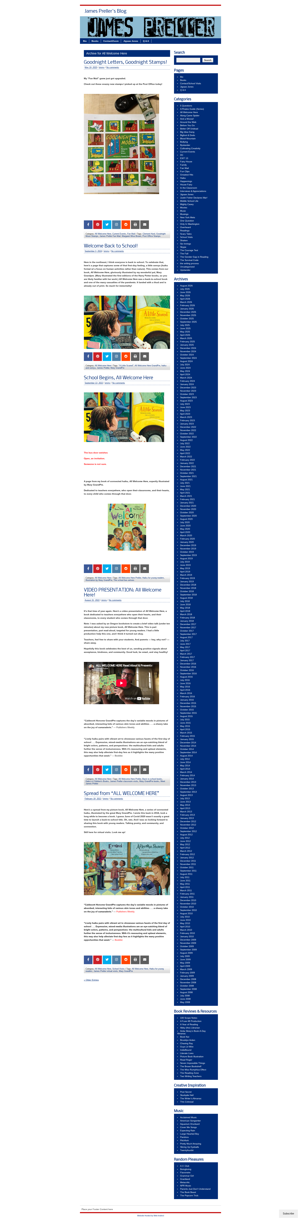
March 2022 (186, 456)
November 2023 (188, 391)
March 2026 (186, 302)
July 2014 (185, 759)
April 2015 (185, 729)
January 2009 (187, 976)
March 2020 (186, 535)
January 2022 (187, 463)
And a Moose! (187, 119)
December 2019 (188, 545)
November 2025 (188, 315)
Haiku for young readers (153, 578)
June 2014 (185, 762)
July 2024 (185, 364)
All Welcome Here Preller (130, 578)
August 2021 (186, 479)
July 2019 (185, 561)
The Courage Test (189, 250)
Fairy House (186, 161)
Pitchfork (184, 1140)
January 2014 (187, 778)
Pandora (184, 1137)
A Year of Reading (189, 1024)
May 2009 (185, 962)
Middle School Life (189, 201)
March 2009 (186, 969)
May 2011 (185, 884)
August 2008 (186, 992)
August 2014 (186, 755)
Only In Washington (189, 224)
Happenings (186, 181)
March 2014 (186, 772)
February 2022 (187, 460)
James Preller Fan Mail (110, 236)
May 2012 (185, 844)
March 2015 (186, 732)
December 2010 (188, 900)
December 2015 (188, 703)
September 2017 (188, 634)
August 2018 (186, 598)
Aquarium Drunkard (190, 1124)
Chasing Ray (186, 1043)
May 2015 (185, 726)
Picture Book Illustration (191, 1056)
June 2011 (185, 880)
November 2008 (188, 982)
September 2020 (188, 515)
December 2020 (188, 506)
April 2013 (185, 808)
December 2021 (188, 466)
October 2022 (187, 433)
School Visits (118, 969)
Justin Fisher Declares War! (193, 197)
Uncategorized (187, 266)
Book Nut (184, 1037)
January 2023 (187, 423)
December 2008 (188, 979)
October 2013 (187, 788)
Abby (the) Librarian (190, 1027)
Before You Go (187, 125)
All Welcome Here (103, 234)
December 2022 (188, 427)
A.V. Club (184, 1166)
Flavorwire (185, 1172)
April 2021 (185, 492)
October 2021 (187, 473)
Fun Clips (185, 171)
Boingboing (185, 1169)
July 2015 (185, 719)
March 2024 (186, 377)
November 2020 (188, 509)
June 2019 (185, 565)
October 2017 (187, 631)
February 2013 (187, 815)
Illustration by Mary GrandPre (99, 580)
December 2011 (188, 861)
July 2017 (185, 640)
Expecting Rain (187, 1130)
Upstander (185, 270)
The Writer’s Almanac (190, 1098)
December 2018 (188, 585)
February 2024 (187, 381)
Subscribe (288, 1213)
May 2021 (185, 489)
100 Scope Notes (188, 1018)
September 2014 (188, 752)
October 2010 (187, 907)
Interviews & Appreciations (193, 191)
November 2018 (188, 588)
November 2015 (188, 706)
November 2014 (188, 746)
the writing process (189, 263)
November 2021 (188, 469)
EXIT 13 (184, 158)
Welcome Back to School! (111, 246)
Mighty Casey (187, 204)
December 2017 (188, 624)
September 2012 (188, 831)
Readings (185, 230)
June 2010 (185, 920)
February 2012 (187, 854)
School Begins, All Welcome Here (118, 377)
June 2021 (185, 486)
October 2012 (187, 828)
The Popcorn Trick (189, 1195)
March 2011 (186, 890)
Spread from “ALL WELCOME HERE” (121, 793)
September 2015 (188, 713)
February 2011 (187, 893)
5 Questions (186, 105)
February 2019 (187, 578)
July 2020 (185, 522)
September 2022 (188, 437)
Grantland (185, 1179)
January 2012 (187, 857)
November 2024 (188, 351)
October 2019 (187, 552)
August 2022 (186, 440)
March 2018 (186, 614)
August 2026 (186, 285)
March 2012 (186, 851)
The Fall (184, 253)
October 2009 (187, 946)
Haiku (183, 178)
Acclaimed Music (188, 1117)
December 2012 (188, 821)
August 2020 (186, 519)
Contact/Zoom (111, 41)
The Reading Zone (189, 1073)
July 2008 (185, 995)
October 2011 (187, 867)
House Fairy (186, 184)
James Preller (103, 368)
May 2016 (185, 686)
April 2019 (185, 571)
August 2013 (186, 795)
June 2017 (185, 644)
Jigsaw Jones (196, 12)
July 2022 (185, 443)
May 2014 (185, 765)
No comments (112, 67)
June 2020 (185, 525)
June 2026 (185, 292)
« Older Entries (91, 980)
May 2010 (185, 923)
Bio (142, 12)
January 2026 (187, 308)
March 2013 (186, 811)
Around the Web (188, 122)
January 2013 (187, 818)
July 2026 (185, 289)
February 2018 (187, 617)
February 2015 (187, 736)
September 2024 (188, 358)
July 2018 (185, 601)
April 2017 (185, 650)
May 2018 (185, 608)
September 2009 (188, 949)
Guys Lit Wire (186, 1046)
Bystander (185, 145)
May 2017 (185, 647)
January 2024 (187, 384)
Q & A (212, 12)
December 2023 (188, 387)
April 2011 (185, 887)
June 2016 (185, 683)
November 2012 (188, 824)
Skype (183, 247)
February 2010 (187, 933)
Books (152, 12)
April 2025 (185, 335)
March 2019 (186, 575)
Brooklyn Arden (187, 1040)
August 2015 (186, 716)
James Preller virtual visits (106, 971)
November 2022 (188, 430)
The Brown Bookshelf (190, 1066)
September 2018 (188, 594)
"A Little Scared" (126, 365)
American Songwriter (190, 1120)
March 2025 (186, 338)
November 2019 (188, 548)
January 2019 (187, 581)
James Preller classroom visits (124, 781)
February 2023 (187, 420)
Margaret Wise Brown (131, 236)
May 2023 (185, 410)
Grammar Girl (187, 1176)
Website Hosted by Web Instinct (150, 1216)
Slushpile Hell (186, 1095)
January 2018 (187, 621)
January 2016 (187, 700)
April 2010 (185, 926)
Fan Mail (131, 234)
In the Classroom (188, 188)
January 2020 (187, 542)
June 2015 (185, 723)
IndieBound (185, 1050)
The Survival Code (189, 260)
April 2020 (185, 532)
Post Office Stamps (152, 236)
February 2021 (187, 499)
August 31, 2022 (92, 600)
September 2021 (188, 476)
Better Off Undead (189, 128)
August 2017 (186, 637)
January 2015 (187, 739)
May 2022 (185, 450)
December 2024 (188, 348)
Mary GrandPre (117, 368)
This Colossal (186, 1101)
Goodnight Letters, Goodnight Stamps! (125, 62)
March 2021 (186, 496)
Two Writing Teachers (190, 1076)
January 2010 (187, 936)
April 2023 (185, 414)
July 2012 (185, 838)
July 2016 (185, 680)
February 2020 (187, 538)
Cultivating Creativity (190, 148)
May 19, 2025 (91, 67)
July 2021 (185, 483)
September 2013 (188, 792)
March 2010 (186, 930)
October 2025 (187, 318)
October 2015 (187, 709)
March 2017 (186, 654)
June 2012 (185, 841)
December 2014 (188, 742)
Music (183, 211)
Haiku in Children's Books (97, 781)
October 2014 (187, 749)
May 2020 (185, 529)
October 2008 (187, 986)
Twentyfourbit (186, 1150)
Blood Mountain (188, 138)
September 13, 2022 (94, 383)
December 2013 (188, 782)
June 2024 (185, 368)
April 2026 (185, 299)
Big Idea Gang (187, 132)
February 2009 (187, 972)
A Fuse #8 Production (190, 1021)
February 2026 (187, 305)
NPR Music (185, 1185)
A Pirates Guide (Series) (192, 109)
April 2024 (185, 374)
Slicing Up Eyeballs (189, 1147)
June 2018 (185, 604)
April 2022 (185, 453)
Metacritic (185, 1182)
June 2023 (185, 407)
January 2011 (187, 897)
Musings (184, 214)
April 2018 (185, 611)
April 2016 (185, 690)
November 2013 (188, 785)
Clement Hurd (149, 234)
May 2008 (185, 1002)
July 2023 (185, 404)
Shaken (184, 240)
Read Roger (186, 1060)
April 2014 (185, 769)
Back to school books (152, 779)
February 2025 (187, 341)
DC (181, 155)
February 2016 (187, 696)
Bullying (184, 142)
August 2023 (186, 400)
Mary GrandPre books (149, 781)
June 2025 (185, 328)
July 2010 (185, 916)
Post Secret (186, 1092)
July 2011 (185, 877)
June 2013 (185, 801)
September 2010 (188, 910)
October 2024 (187, 354)
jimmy (101, 67)
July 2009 (185, 956)
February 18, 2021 (93, 798)
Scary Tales (186, 234)
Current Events (119, 234)
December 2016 (188, 663)
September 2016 (188, 673)
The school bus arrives (124, 580)
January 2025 (187, 345)
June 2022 (185, 446)
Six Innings (185, 243)
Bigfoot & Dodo (187, 135)
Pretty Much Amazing (190, 1143)
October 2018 (187, 591)
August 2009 (186, 953)
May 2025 (185, 331)
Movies (183, 207)
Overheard (185, 227)
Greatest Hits (186, 174)
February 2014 (187, 775)
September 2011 (188, 870)
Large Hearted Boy (189, 1134)
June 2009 (185, 959)
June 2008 (185, 999)
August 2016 (186, 677)
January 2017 (187, 660)
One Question (187, 220)
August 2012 (186, 834)
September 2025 (188, 322)
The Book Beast (188, 1192)
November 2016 (188, 667)
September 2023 (188, 397)
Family (183, 165)
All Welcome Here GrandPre (147, 365)
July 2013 (185, 798)
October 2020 (187, 512)
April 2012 (185, 847)
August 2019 (186, 558)
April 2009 (185, 966)
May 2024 (185, 371)
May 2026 (185, 295)
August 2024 (186, 361)
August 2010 (186, 913)
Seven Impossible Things (192, 1063)
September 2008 (188, 989)
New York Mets (187, 217)
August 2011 (186, 874)
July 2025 (185, 325)
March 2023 (186, 417)
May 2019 (185, 568)
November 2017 (188, 627)
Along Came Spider (189, 115)
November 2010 (188, 903)
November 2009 (188, 943)
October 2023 (187, 394)
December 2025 (188, 312)
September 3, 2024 (93, 251)
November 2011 (188, 864)
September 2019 (188, 555)
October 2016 (187, 670)
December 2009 (188, 939)
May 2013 (185, 805)
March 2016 (186, 693)
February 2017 (187, 657)
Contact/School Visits (172, 12)
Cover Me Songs (188, 1127)
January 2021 (187, 502)
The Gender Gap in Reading (194, 257)
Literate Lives (186, 1053)
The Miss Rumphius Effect (193, 1069)
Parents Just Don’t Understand (195, 1189)
